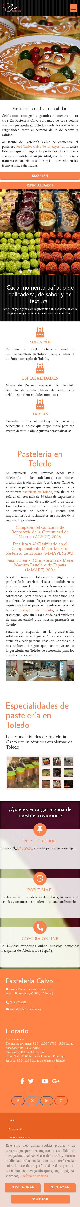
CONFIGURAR (22, 1187)
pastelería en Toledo (37, 492)
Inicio (12, 1120)
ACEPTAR (40, 1199)
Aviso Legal (15, 1129)
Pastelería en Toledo (40, 458)
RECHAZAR (60, 1187)
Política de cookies (34, 1176)
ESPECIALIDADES (40, 185)
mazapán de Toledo (36, 610)
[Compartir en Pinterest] (61, 1100)
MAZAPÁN (41, 58)
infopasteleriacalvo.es (25, 1009)
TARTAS (40, 414)
